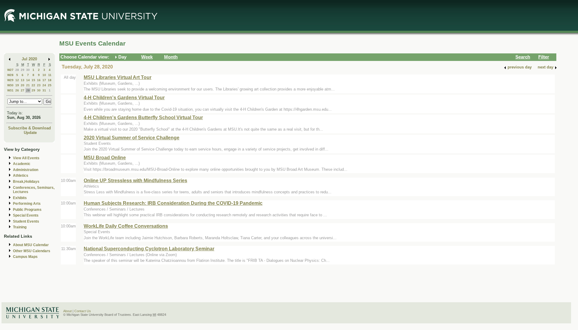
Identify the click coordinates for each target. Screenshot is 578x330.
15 (33, 80)
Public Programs (27, 210)
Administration (25, 170)
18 (49, 80)
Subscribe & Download (29, 128)
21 (28, 85)
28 (17, 69)
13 (22, 80)
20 (22, 85)
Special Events (26, 215)
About (67, 311)
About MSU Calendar (31, 245)
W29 (10, 80)
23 (39, 85)
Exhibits (20, 198)
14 (28, 80)
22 (33, 85)
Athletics (20, 175)
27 (22, 90)
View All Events (26, 158)
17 (44, 80)
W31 (10, 90)
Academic (21, 164)
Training (19, 227)
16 (39, 80)
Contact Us (82, 311)
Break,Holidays (26, 181)
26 (17, 90)
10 (44, 75)
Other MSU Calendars (31, 251)
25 (49, 85)
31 (44, 90)
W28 (10, 75)
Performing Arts (27, 203)
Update (30, 132)
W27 (10, 69)
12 (17, 80)
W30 (10, 85)
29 (22, 69)
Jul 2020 (29, 59)
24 (44, 85)
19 (17, 85)
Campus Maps (25, 257)
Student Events (26, 221)
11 (49, 75)
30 (28, 69)
